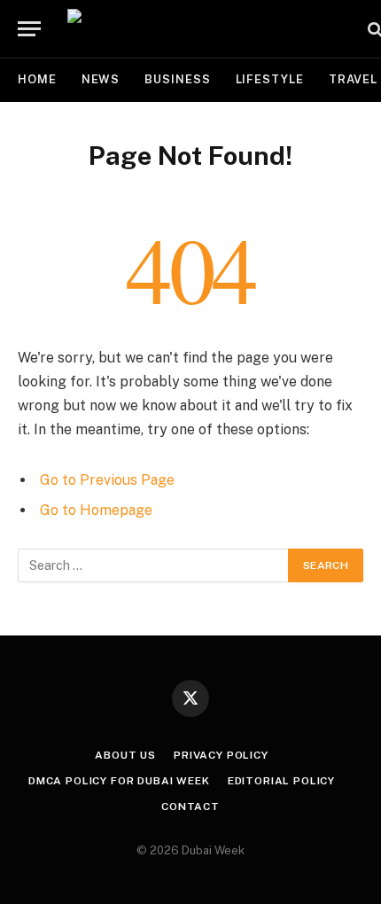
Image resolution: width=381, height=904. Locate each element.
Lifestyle (270, 79)
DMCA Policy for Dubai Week (119, 781)
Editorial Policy (281, 781)
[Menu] (29, 29)
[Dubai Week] (209, 29)
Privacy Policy (221, 755)
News (101, 79)
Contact (190, 806)
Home (37, 79)
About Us (125, 755)
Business (177, 79)
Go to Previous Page (107, 479)
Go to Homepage (96, 510)
